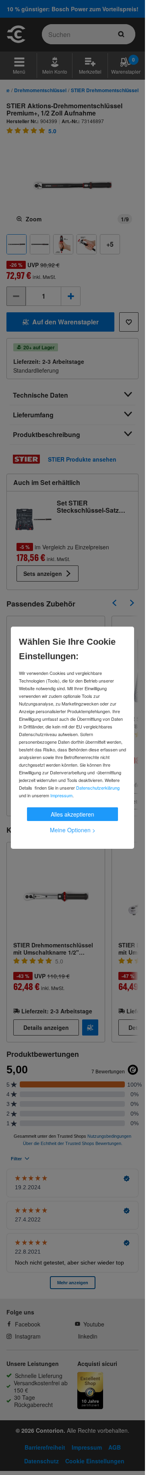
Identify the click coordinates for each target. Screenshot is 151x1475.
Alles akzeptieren (72, 814)
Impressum (61, 795)
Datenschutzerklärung (98, 787)
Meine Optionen (72, 830)
